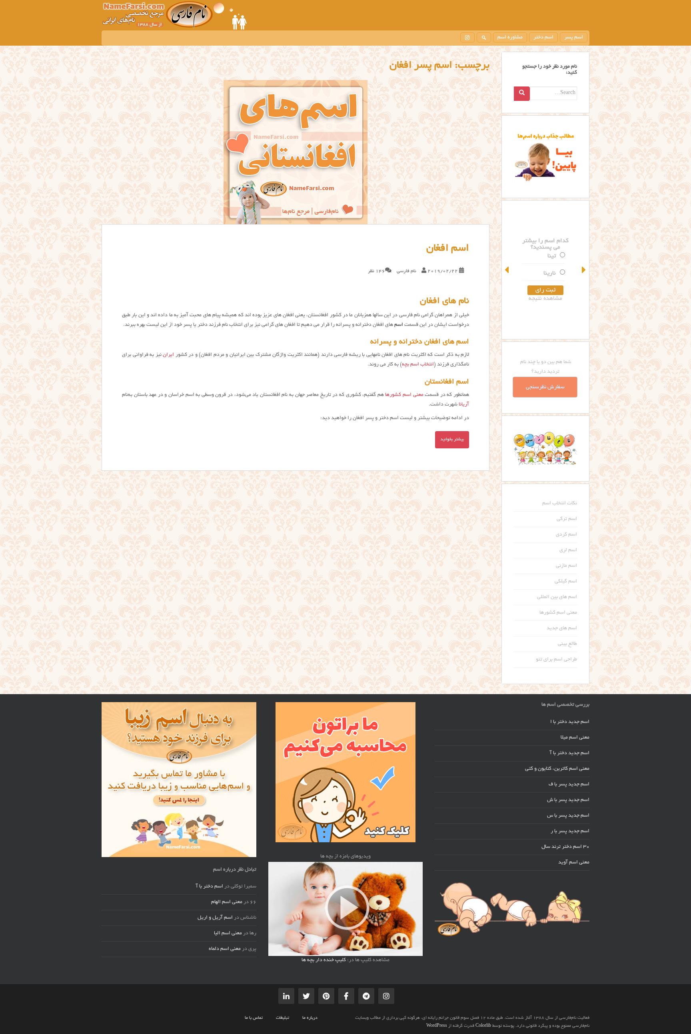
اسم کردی (566, 535)
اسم (398, 325)
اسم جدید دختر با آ (569, 753)
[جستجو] (484, 37)
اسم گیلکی (566, 581)
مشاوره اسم (510, 37)
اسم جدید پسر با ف (569, 784)
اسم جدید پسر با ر (570, 831)
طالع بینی (567, 644)
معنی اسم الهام (226, 902)
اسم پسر (573, 37)
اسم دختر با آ (209, 886)
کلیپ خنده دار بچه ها (324, 960)
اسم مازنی (566, 566)
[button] (507, 269)
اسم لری (568, 550)
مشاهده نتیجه (545, 298)
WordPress (436, 1026)
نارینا (549, 273)
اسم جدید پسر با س (568, 816)
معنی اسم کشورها (404, 395)
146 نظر (376, 271)
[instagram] (467, 37)
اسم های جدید (562, 628)
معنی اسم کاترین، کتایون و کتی (557, 769)
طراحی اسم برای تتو (556, 660)
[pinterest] (326, 996)
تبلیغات (282, 1018)
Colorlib (483, 1026)
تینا (551, 256)
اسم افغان (447, 248)
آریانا (464, 405)
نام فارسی (406, 271)
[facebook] (346, 996)
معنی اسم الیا (228, 933)
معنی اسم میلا (575, 738)
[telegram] (366, 996)
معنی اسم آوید (573, 862)
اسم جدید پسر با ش (568, 800)
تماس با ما (254, 1018)
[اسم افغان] (295, 152)
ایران (168, 355)
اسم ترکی (567, 519)
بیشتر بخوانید (452, 439)
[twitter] (306, 996)
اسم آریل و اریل (215, 918)
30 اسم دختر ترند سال (565, 847)
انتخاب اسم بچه (418, 364)
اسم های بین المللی (557, 597)
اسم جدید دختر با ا (569, 722)
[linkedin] (286, 996)
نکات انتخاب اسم (559, 503)
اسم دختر (543, 37)
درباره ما (310, 1018)
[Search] (522, 93)
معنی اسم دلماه (225, 949)
